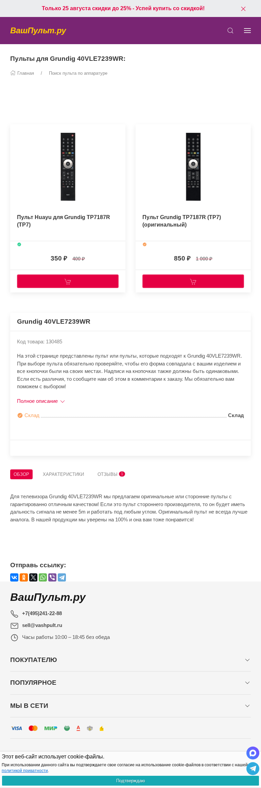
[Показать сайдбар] (247, 30)
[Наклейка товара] (15, 131)
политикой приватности (25, 770)
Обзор (21, 474)
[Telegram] (62, 577)
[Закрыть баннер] (243, 8)
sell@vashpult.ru (42, 625)
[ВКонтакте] (14, 577)
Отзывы (110, 474)
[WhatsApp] (43, 577)
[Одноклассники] (24, 577)
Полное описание (38, 401)
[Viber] (52, 577)
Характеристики (63, 474)
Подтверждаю (130, 780)
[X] (33, 577)
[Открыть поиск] (230, 30)
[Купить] (68, 281)
